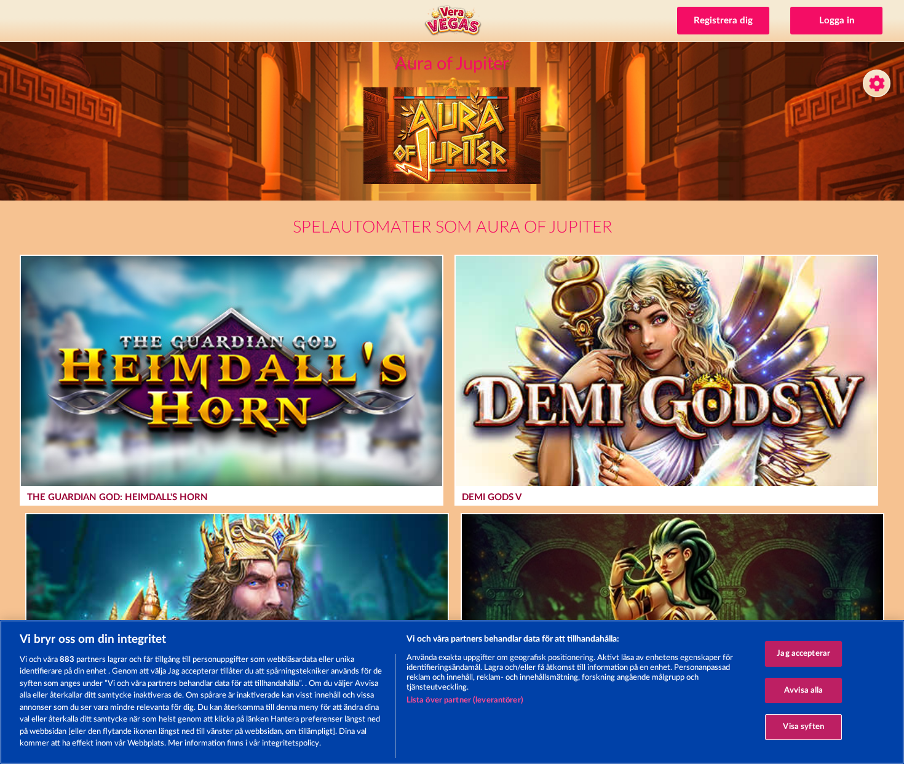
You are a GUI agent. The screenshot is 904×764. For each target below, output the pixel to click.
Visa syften (803, 727)
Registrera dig (723, 20)
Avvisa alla (803, 690)
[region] (452, 692)
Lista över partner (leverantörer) (464, 700)
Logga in (836, 20)
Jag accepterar (803, 654)
